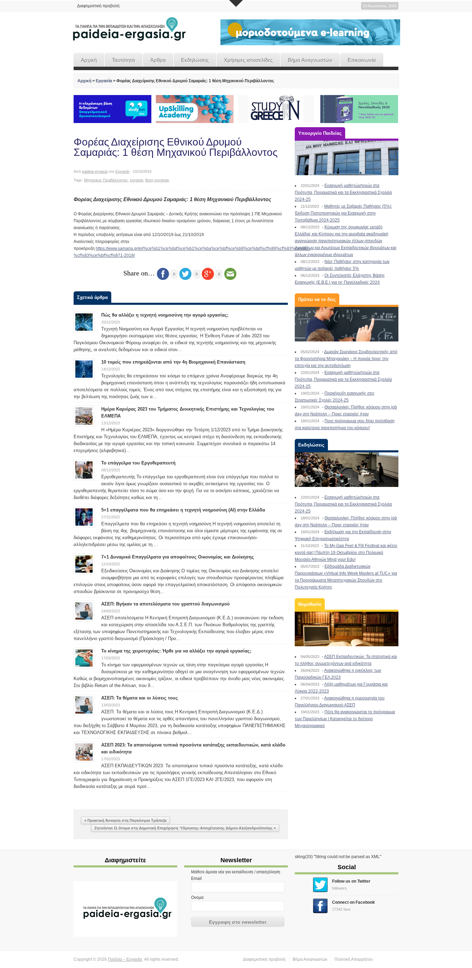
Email (196, 878)
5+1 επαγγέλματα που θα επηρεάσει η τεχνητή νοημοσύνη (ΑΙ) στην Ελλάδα (183, 510)
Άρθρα (158, 60)
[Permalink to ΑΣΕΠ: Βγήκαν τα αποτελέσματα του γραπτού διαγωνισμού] (84, 610)
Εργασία (104, 80)
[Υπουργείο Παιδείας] (346, 158)
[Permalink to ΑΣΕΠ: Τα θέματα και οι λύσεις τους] (84, 704)
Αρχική (89, 60)
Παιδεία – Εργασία (125, 959)
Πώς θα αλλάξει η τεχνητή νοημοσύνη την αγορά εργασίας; (164, 315)
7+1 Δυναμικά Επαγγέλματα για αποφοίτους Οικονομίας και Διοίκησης (177, 557)
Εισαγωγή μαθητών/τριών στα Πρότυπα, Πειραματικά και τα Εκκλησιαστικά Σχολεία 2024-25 (343, 192)
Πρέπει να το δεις (317, 299)
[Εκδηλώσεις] (346, 469)
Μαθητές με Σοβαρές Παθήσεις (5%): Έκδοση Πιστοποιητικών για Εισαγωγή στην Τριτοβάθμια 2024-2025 (343, 213)
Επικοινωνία (362, 60)
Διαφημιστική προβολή (98, 5)
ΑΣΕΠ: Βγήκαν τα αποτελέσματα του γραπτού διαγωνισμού (165, 604)
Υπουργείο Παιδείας (320, 133)
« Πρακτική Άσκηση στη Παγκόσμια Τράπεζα (125, 820)
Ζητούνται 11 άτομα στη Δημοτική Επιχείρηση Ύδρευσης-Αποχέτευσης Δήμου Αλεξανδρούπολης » (185, 828)
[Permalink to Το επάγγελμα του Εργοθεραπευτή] (84, 469)
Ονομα (197, 897)
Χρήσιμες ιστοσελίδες (248, 60)
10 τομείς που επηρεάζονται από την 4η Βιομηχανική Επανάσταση (173, 362)
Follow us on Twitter (351, 881)
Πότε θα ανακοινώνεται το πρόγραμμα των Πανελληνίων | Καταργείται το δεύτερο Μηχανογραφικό (345, 718)
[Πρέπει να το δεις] (346, 324)
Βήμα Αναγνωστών (310, 60)
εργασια (136, 180)
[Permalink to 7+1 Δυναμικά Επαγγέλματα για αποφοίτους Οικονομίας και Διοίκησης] (84, 563)
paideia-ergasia (94, 171)
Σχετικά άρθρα (92, 297)
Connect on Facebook (353, 902)
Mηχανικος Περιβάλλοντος (106, 180)
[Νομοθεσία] (346, 629)
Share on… (139, 273)
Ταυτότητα (123, 60)
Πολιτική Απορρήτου (353, 959)
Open (236, 3)
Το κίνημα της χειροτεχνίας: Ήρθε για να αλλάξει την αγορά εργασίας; (176, 651)
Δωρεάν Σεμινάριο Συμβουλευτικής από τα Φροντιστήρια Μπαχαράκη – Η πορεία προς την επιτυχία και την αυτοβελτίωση (346, 358)
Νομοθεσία (309, 604)
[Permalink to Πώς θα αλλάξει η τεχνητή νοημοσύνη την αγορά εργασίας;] (84, 321)
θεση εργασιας (157, 180)
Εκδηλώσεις (195, 60)
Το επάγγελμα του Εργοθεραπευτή (138, 463)
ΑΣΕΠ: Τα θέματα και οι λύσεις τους (139, 698)
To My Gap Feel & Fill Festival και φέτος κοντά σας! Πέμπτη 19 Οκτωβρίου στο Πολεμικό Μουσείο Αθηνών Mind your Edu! (346, 552)
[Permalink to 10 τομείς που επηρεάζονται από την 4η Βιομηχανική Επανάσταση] (84, 368)
